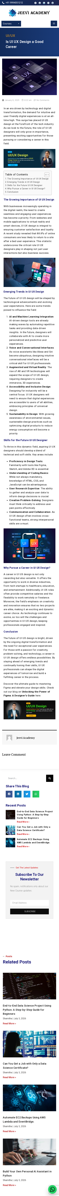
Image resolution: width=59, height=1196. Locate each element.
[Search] (49, 778)
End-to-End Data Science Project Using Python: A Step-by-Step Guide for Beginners (35, 814)
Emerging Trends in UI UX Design (23, 182)
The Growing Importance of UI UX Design (28, 179)
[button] (9, 794)
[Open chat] (52, 1189)
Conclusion (12, 192)
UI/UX (10, 36)
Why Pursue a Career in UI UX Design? (26, 188)
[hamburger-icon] (54, 23)
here (38, 695)
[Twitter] (53, 3)
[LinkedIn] (44, 3)
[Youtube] (40, 3)
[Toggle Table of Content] (45, 174)
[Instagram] (48, 3)
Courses (7, 23)
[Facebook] (35, 3)
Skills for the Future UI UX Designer (25, 185)
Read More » (23, 822)
